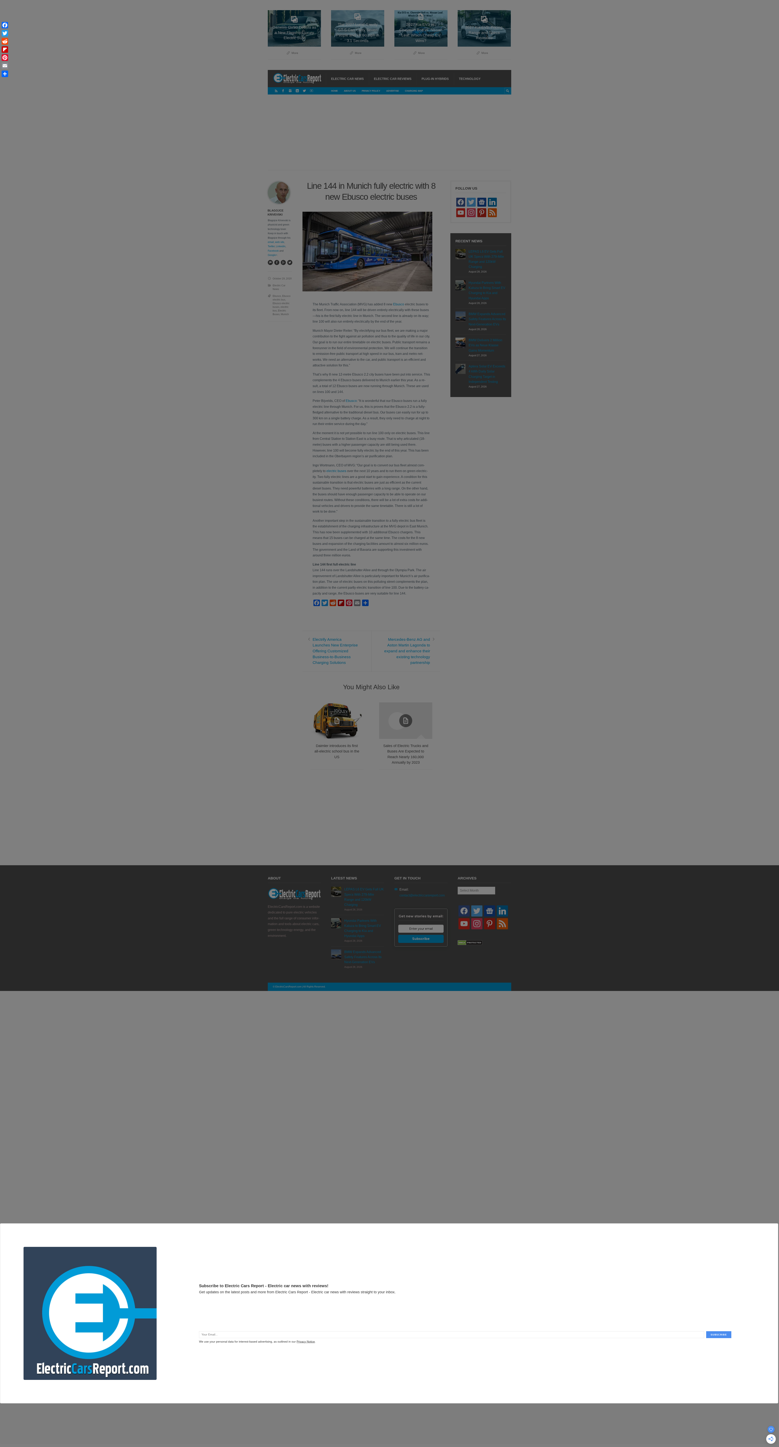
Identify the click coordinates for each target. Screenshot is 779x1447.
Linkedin (280, 246)
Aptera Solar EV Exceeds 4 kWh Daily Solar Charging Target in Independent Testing (487, 374)
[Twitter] (304, 90)
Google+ (272, 255)
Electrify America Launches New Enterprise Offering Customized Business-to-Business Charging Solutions (335, 651)
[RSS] (276, 90)
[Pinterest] (5, 58)
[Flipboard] (5, 49)
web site (279, 242)
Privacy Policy (371, 91)
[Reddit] (5, 41)
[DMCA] (470, 944)
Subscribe (421, 939)
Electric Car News (347, 79)
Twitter (271, 246)
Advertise (392, 91)
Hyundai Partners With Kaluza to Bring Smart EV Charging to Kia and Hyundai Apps (487, 290)
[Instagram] (290, 90)
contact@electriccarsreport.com (422, 895)
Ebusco (398, 304)
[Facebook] (283, 90)
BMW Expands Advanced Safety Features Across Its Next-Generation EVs (487, 319)
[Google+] (283, 262)
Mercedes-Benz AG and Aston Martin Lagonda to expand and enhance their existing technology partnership (407, 651)
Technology (470, 79)
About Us (350, 91)
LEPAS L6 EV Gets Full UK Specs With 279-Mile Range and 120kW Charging (486, 259)
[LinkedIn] (297, 90)
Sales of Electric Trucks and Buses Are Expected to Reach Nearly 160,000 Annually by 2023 (405, 754)
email (271, 242)
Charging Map (414, 91)
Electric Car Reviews (392, 79)
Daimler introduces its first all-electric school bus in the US (336, 751)
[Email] (5, 66)
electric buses (336, 471)
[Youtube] (311, 90)
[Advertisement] (389, 136)
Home (334, 91)
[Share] (5, 74)
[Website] (270, 262)
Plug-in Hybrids (435, 79)
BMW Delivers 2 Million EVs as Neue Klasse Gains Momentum (485, 345)
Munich (285, 314)
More (295, 53)
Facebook (273, 250)
